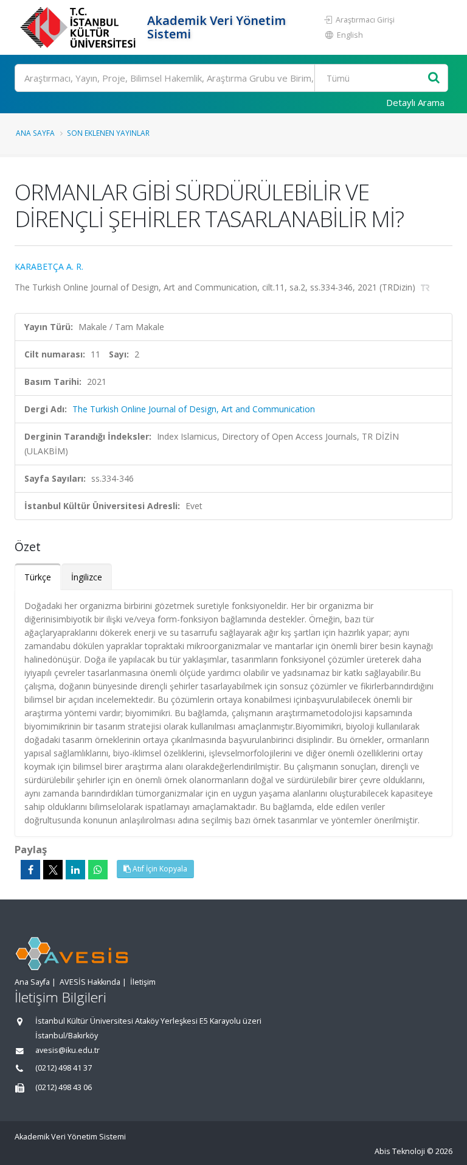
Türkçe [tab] (37, 577)
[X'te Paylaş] (53, 869)
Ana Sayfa (35, 133)
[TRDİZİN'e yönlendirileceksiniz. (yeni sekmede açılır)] (425, 287)
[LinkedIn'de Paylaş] (75, 869)
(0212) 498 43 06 (63, 1087)
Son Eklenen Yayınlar (108, 133)
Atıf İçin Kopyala (159, 869)
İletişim (143, 982)
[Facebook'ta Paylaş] (30, 869)
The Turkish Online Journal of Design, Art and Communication (193, 409)
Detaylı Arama (415, 102)
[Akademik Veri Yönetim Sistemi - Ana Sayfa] (79, 27)
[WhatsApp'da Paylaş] (98, 869)
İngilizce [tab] (86, 577)
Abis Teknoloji (400, 1151)
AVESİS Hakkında (90, 982)
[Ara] (434, 78)
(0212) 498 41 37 (63, 1068)
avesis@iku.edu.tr (67, 1050)
